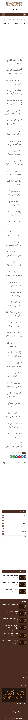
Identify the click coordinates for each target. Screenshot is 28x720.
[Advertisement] (14, 43)
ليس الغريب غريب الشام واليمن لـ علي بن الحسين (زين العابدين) (10, 641)
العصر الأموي (18, 19)
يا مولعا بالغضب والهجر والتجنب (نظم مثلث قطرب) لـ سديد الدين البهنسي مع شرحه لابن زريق (10, 627)
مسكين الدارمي (12, 453)
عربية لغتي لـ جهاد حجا (21, 703)
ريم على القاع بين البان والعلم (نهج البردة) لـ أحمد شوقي (10, 619)
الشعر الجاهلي (14, 526)
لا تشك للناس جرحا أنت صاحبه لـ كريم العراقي (10, 575)
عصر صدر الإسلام (14, 534)
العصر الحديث (14, 518)
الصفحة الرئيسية (23, 19)
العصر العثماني (14, 531)
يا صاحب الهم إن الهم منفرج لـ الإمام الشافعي (10, 589)
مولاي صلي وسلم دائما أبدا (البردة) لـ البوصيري (10, 582)
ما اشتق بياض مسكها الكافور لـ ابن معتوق (11, 633)
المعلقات (14, 537)
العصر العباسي (14, 515)
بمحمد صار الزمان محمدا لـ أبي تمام (12, 611)
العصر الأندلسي (14, 520)
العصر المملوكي (14, 529)
